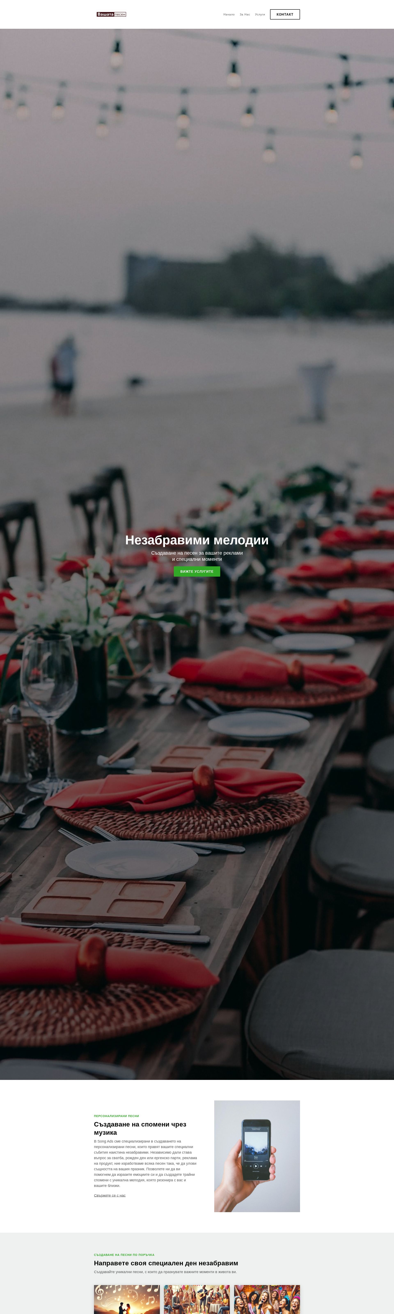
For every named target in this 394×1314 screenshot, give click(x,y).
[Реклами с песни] (110, 14)
